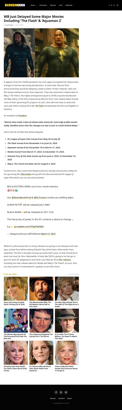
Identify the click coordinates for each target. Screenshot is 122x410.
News (33, 5)
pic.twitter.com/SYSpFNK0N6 (29, 226)
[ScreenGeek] (15, 5)
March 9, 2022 (48, 233)
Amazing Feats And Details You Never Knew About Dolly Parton (15, 368)
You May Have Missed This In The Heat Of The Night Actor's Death (67, 304)
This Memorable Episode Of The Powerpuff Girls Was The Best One (15, 336)
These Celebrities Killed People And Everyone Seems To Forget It (66, 368)
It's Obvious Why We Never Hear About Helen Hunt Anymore (40, 368)
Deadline (22, 115)
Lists (60, 5)
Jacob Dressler (9, 25)
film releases (65, 259)
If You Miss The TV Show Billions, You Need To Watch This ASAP (66, 336)
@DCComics (40, 197)
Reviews (53, 5)
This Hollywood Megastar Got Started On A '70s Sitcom (41, 335)
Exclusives (43, 5)
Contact (61, 398)
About (69, 398)
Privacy (53, 398)
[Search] (117, 5)
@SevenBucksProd (21, 197)
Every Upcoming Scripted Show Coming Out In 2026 (14, 303)
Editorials (69, 5)
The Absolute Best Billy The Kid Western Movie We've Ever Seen (40, 304)
